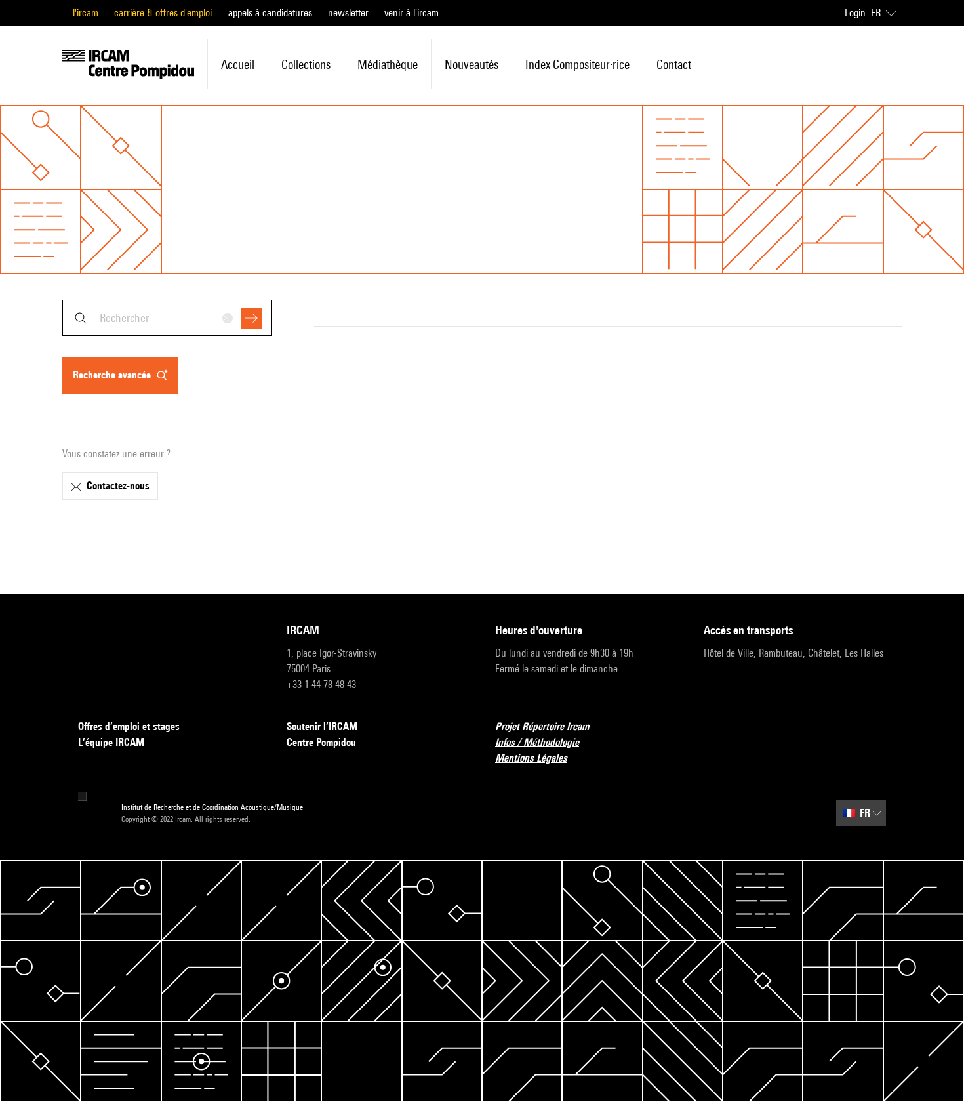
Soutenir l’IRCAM (322, 726)
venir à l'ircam (411, 13)
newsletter (348, 13)
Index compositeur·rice (577, 64)
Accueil (237, 64)
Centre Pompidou (321, 742)
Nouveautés (471, 64)
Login (855, 13)
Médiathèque (387, 64)
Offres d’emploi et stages (129, 726)
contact (673, 64)
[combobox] (167, 318)
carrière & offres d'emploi (163, 13)
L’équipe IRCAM (111, 742)
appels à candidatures (270, 13)
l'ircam (85, 13)
